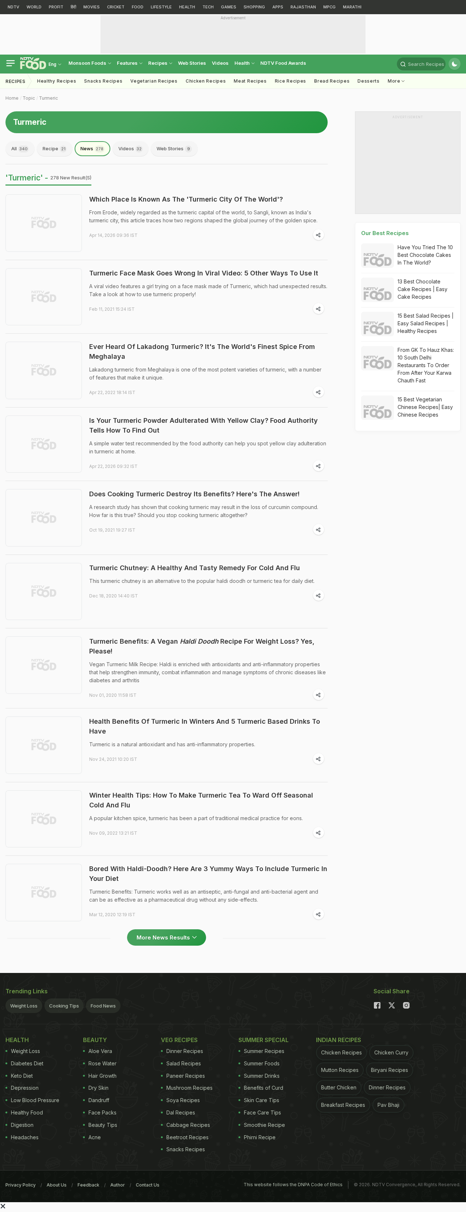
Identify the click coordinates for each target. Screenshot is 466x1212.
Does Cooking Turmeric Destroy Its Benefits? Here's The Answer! (194, 494)
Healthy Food (27, 1112)
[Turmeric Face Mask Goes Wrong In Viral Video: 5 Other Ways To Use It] (43, 297)
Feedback (88, 1185)
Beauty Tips (102, 1125)
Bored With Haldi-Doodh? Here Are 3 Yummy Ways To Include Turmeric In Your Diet (208, 873)
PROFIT (56, 6)
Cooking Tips (64, 1006)
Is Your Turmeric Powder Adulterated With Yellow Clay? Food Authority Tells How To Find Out (203, 425)
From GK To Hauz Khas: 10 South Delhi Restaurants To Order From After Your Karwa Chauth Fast (426, 365)
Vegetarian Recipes (154, 81)
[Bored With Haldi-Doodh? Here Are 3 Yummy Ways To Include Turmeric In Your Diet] (43, 892)
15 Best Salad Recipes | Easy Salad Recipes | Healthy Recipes (426, 323)
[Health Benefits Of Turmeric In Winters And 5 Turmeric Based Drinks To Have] (43, 745)
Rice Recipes (290, 81)
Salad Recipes (183, 1063)
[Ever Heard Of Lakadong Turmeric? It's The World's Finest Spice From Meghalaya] (43, 370)
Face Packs (102, 1112)
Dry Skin (98, 1088)
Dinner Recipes (184, 1051)
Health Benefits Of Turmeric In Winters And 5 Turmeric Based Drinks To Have (204, 726)
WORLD (34, 6)
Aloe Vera (100, 1051)
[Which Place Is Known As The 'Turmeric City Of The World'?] (43, 223)
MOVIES (91, 6)
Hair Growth (102, 1076)
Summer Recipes (264, 1051)
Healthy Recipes (56, 81)
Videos (220, 63)
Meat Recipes (250, 81)
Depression (25, 1088)
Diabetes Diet (27, 1063)
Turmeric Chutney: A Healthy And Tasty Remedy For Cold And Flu (194, 568)
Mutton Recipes (340, 1070)
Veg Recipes (179, 1040)
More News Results (163, 937)
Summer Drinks (262, 1076)
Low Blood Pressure (35, 1100)
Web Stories (192, 63)
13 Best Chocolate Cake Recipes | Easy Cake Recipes (422, 289)
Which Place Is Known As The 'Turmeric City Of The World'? (186, 199)
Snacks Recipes (103, 81)
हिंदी (73, 6)
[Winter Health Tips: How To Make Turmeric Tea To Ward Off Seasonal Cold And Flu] (43, 819)
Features (128, 63)
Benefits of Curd (263, 1088)
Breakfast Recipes (343, 1105)
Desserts (369, 81)
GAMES (228, 6)
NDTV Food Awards (283, 63)
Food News (103, 1006)
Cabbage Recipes (188, 1125)
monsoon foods (87, 63)
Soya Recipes (183, 1100)
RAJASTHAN (303, 6)
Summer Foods (262, 1063)
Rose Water (102, 1063)
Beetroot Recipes (187, 1137)
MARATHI (352, 6)
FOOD (137, 6)
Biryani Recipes (389, 1070)
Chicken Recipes (206, 81)
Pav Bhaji (388, 1105)
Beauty (95, 1040)
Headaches (25, 1137)
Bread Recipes (332, 81)
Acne (94, 1137)
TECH (208, 6)
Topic (29, 98)
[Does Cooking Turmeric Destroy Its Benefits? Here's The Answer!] (43, 518)
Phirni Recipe (260, 1137)
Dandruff (98, 1100)
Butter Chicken (338, 1087)
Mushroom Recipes (189, 1088)
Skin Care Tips (261, 1100)
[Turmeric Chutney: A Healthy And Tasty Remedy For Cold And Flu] (43, 591)
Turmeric (48, 98)
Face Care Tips (262, 1112)
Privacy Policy (20, 1185)
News (91, 148)
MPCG (329, 6)
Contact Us (147, 1185)
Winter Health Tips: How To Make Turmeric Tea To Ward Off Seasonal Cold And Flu (201, 800)
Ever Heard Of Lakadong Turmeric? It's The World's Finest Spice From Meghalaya (202, 351)
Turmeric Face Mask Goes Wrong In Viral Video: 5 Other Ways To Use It (203, 273)
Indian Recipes (338, 1040)
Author (117, 1185)
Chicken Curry (391, 1052)
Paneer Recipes (185, 1076)
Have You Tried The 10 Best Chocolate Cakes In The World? (425, 255)
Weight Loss (23, 1006)
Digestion (22, 1125)
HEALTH (187, 6)
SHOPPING (254, 6)
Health (242, 63)
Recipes (158, 63)
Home (12, 98)
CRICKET (116, 6)
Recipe (54, 148)
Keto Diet (22, 1076)
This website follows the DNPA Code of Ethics (293, 1184)
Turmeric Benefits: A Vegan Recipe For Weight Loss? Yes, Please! (202, 646)
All (19, 148)
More (395, 81)
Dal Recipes (180, 1112)
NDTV (13, 6)
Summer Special (263, 1040)
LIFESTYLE (161, 6)
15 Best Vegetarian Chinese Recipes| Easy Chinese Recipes (425, 407)
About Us (57, 1185)
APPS (277, 6)
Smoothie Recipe (264, 1125)
